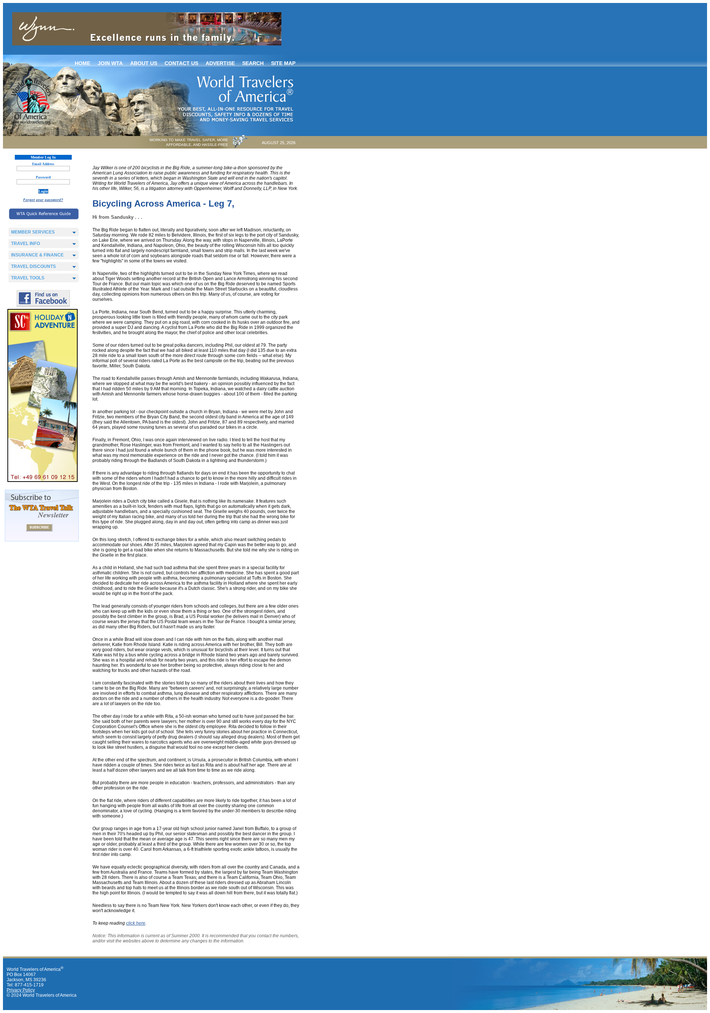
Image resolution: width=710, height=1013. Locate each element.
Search (253, 63)
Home (82, 63)
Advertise (220, 63)
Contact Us (181, 63)
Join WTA (110, 63)
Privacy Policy (21, 990)
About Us (143, 63)
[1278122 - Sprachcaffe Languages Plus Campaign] (42, 480)
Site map (283, 63)
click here (135, 923)
